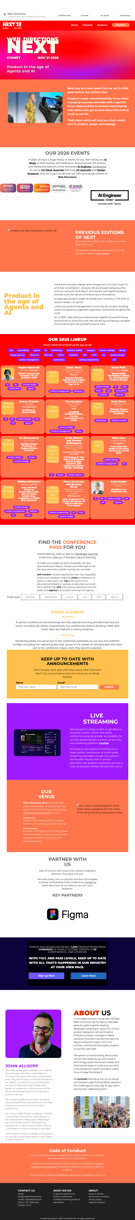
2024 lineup (102, 253)
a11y (11, 350)
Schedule (87, 25)
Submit (109, 686)
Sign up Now (46, 975)
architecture (57, 350)
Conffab (104, 743)
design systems (18, 355)
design (122, 350)
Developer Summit (86, 554)
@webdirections (34, 1199)
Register (121, 25)
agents (37, 350)
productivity (59, 360)
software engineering (88, 360)
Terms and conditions (99, 1196)
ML (103, 355)
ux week (105, 15)
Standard (30, 597)
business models (74, 350)
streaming (125, 15)
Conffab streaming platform (66, 1199)
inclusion (73, 355)
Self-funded (51, 597)
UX (114, 360)
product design (117, 355)
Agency (115, 597)
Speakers (102, 25)
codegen (91, 350)
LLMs (94, 355)
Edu (85, 597)
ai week (84, 15)
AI (46, 350)
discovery (34, 355)
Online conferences (62, 1196)
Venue (74, 25)
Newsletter (58, 1202)
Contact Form (24, 1205)
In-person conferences (64, 1194)
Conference (92, 166)
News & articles (96, 1194)
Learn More (88, 975)
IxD (84, 355)
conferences (64, 15)
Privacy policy (95, 1199)
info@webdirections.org (29, 1196)
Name (19, 682)
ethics (61, 355)
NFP (99, 597)
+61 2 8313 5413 (32, 1202)
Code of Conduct (97, 1202)
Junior (70, 597)
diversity (48, 355)
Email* (61, 682)
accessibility (23, 350)
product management (29, 360)
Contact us (90, 882)
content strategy (106, 350)
